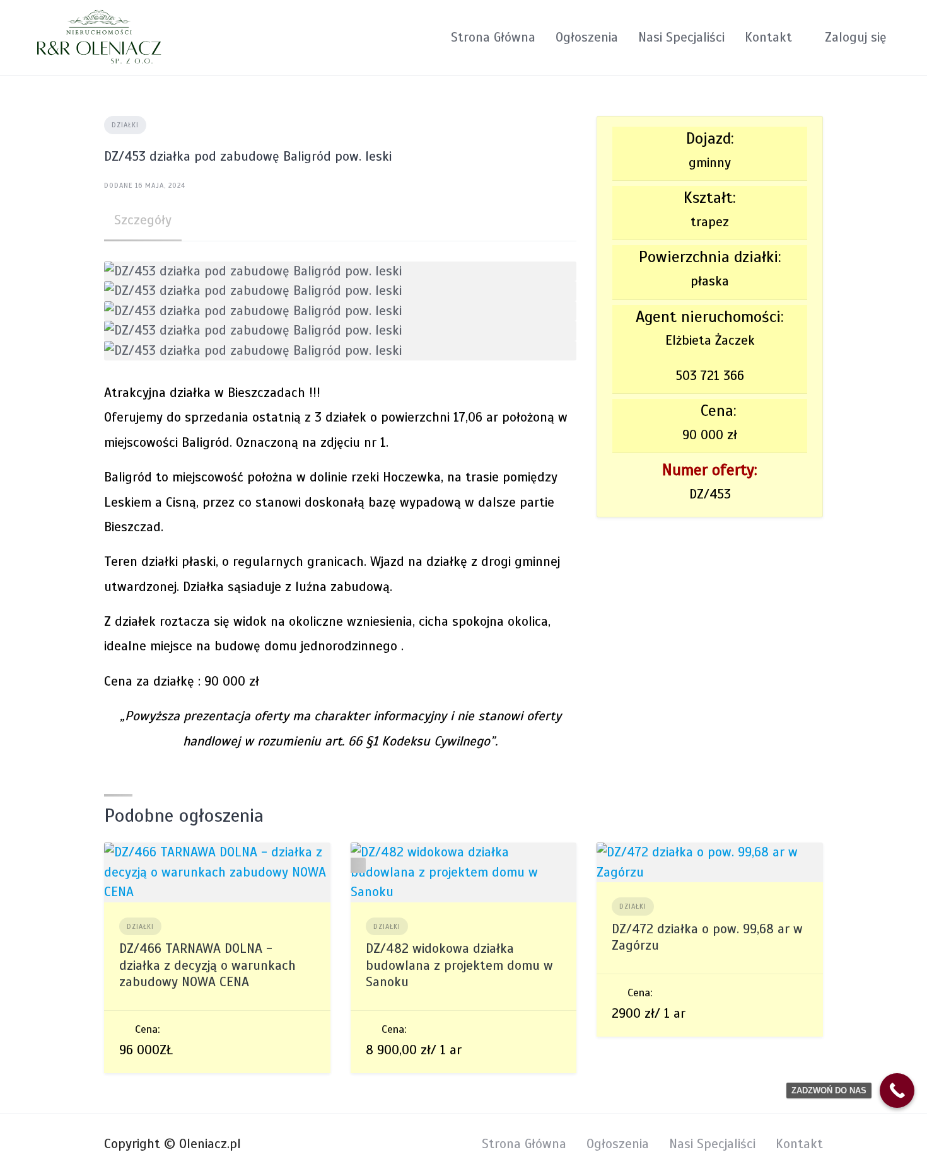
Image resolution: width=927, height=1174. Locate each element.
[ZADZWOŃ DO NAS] (897, 1090)
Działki (125, 124)
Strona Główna (493, 37)
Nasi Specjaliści (681, 37)
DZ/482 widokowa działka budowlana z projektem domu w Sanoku (459, 965)
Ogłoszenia (587, 37)
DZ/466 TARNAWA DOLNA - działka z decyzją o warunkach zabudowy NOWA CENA (207, 965)
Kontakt (768, 37)
